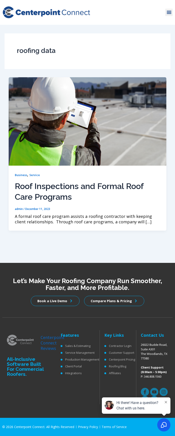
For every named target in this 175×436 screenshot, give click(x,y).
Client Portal (73, 366)
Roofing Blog (117, 366)
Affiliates (115, 373)
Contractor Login (120, 346)
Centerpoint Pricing (122, 359)
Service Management (80, 353)
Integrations (73, 373)
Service (34, 175)
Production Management (82, 359)
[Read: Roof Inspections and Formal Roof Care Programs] (87, 121)
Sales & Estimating (77, 346)
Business (21, 175)
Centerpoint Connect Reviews (52, 343)
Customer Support (121, 353)
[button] (169, 12)
